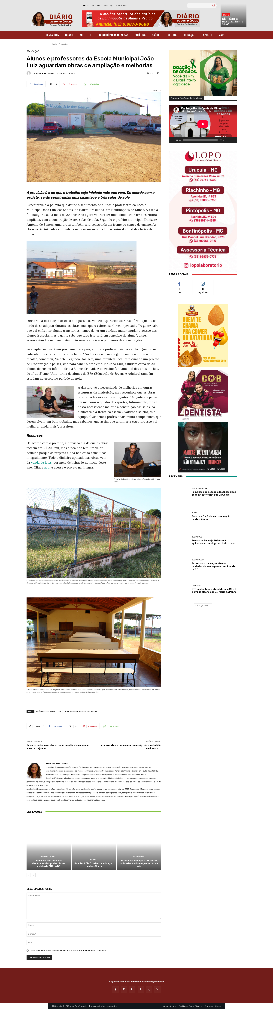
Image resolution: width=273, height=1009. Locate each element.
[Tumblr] (149, 989)
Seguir (203, 282)
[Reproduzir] (172, 140)
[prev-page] (28, 875)
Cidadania (196, 585)
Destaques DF (198, 560)
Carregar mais (201, 605)
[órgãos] (203, 73)
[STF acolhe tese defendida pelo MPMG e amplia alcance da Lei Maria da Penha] (179, 589)
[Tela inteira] (232, 140)
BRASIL (226, 14)
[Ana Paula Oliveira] (29, 73)
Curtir (179, 282)
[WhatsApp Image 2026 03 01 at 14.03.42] (203, 211)
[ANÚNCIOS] (203, 395)
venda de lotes (41, 462)
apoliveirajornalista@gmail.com (147, 981)
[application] (203, 124)
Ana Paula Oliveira (45, 73)
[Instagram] (124, 989)
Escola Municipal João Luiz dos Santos (80, 711)
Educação (63, 44)
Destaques (138, 857)
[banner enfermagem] (203, 447)
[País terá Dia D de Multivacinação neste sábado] (94, 843)
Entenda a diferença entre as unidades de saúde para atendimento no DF (214, 566)
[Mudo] (227, 140)
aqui (47, 467)
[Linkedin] (132, 989)
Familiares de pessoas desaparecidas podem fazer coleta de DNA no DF (48, 863)
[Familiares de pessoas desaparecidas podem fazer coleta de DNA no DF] (49, 843)
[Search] (214, 5)
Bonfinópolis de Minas (45, 711)
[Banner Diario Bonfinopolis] (149, 18)
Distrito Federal (48, 857)
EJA (59, 711)
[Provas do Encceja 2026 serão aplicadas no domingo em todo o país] (139, 843)
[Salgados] (203, 366)
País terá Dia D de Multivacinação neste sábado (232, 21)
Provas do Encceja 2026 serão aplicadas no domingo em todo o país (139, 863)
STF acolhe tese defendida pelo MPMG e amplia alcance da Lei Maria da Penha (214, 590)
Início (54, 44)
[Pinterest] (141, 989)
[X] (157, 989)
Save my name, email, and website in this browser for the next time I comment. (68, 950)
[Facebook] (115, 989)
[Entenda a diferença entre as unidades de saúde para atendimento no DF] (179, 565)
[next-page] (34, 875)
